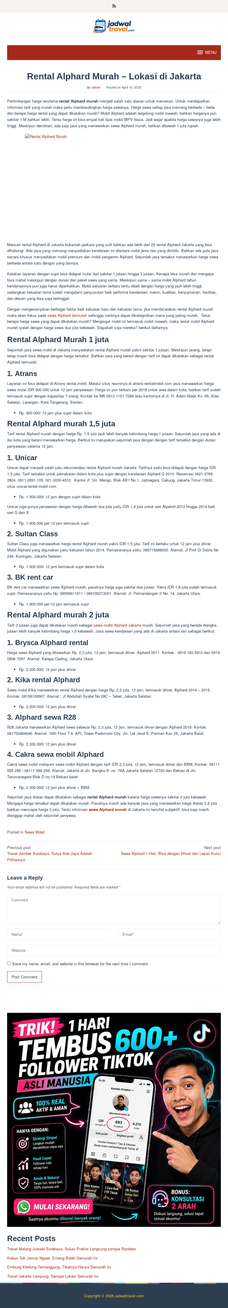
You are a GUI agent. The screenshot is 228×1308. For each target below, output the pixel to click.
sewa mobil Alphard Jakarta (117, 625)
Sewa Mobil (35, 832)
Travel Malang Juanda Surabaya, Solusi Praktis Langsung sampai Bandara (71, 1249)
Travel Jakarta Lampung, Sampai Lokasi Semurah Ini (52, 1276)
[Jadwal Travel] (114, 25)
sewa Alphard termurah (67, 315)
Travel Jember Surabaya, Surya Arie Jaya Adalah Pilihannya (49, 854)
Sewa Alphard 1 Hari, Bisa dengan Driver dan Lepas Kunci (171, 850)
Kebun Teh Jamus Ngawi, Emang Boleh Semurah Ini (52, 1258)
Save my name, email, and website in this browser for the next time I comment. (80, 963)
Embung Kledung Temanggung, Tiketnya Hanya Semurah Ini (59, 1267)
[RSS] (114, 6)
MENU (210, 52)
